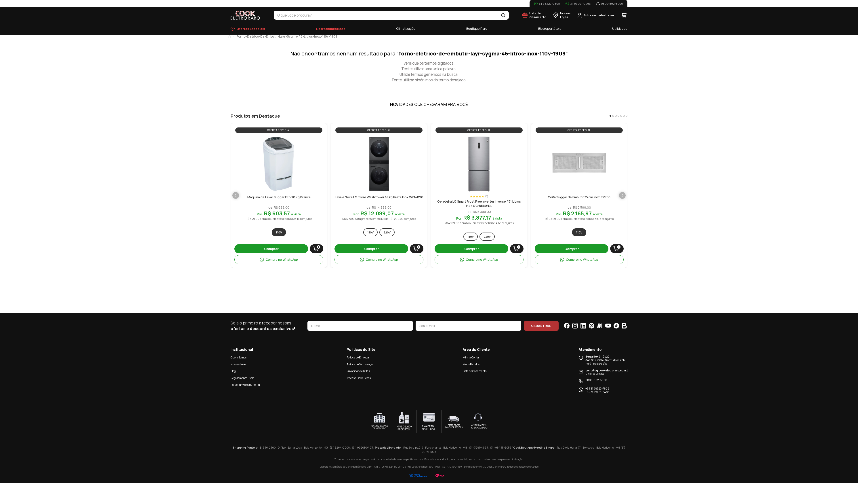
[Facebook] (567, 325)
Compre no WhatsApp (282, 259)
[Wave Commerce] (418, 476)
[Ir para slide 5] (621, 116)
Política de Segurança (360, 364)
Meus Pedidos (471, 364)
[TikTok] (616, 325)
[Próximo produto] (622, 195)
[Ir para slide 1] (610, 116)
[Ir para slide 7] (626, 116)
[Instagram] (575, 325)
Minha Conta (471, 357)
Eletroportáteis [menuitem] (549, 28)
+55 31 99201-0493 (597, 392)
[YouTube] (608, 325)
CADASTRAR (541, 326)
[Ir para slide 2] (613, 116)
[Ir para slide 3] (616, 116)
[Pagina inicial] (229, 36)
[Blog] (624, 325)
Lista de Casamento (474, 371)
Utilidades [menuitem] (619, 28)
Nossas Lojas (238, 364)
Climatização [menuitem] (405, 28)
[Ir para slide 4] (618, 116)
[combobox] (386, 15)
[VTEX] (440, 476)
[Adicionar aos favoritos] (303, 140)
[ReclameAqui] (600, 325)
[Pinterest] (591, 325)
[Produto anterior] (235, 195)
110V (279, 232)
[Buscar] (503, 15)
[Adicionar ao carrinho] (316, 248)
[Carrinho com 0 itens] (624, 15)
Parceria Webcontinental (246, 385)
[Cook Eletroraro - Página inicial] (245, 15)
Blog (233, 371)
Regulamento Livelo (242, 378)
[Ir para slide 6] (624, 116)
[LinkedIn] (583, 325)
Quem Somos (238, 357)
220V (387, 232)
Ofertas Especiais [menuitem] (250, 29)
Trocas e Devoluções (359, 378)
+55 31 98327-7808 (597, 388)
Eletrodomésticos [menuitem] (330, 29)
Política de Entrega (358, 357)
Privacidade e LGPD (358, 371)
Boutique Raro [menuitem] (476, 28)
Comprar (271, 248)
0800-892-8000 (596, 380)
